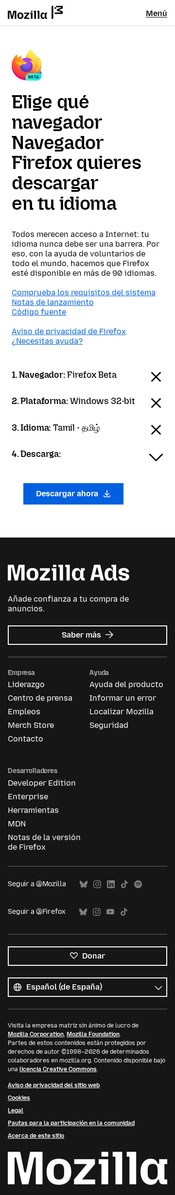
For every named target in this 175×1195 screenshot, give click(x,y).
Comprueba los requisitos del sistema (84, 292)
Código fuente (39, 312)
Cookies (19, 1097)
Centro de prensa (40, 698)
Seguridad (108, 725)
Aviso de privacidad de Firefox (69, 331)
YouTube (110, 912)
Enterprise (28, 796)
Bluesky (83, 884)
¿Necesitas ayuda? (47, 341)
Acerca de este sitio (36, 1135)
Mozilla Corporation (36, 1034)
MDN (17, 823)
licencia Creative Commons (58, 1069)
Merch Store (31, 725)
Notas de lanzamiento (53, 302)
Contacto (25, 738)
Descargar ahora (68, 493)
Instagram (97, 884)
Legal (15, 1110)
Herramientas (33, 810)
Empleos (24, 711)
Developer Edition (42, 783)
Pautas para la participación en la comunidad (71, 1123)
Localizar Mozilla (121, 711)
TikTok (124, 884)
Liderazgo (26, 684)
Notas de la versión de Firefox (44, 842)
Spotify (138, 884)
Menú (156, 13)
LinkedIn (111, 884)
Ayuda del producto (126, 684)
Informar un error (122, 698)
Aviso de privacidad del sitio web (54, 1085)
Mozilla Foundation (93, 1034)
